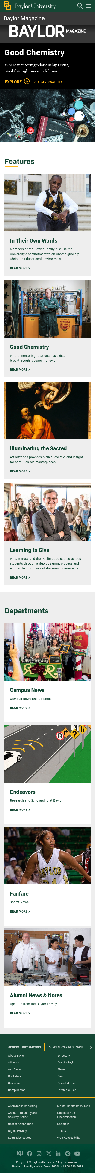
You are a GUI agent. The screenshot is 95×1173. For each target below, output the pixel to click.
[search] (77, 6)
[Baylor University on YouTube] (76, 1155)
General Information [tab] (24, 1047)
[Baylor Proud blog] (19, 1155)
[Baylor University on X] (48, 1155)
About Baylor (16, 1055)
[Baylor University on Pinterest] (67, 1155)
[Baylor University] (29, 6)
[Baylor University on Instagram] (38, 1155)
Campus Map (17, 1090)
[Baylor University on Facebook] (28, 1155)
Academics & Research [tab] (66, 1047)
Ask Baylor (15, 1069)
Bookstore (14, 1076)
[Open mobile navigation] (89, 7)
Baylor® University (43, 1162)
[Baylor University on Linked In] (57, 1155)
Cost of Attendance (20, 1123)
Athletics (13, 1062)
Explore (13, 81)
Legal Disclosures (19, 1137)
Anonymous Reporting (22, 1106)
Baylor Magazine (24, 18)
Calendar (14, 1083)
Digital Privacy (17, 1130)
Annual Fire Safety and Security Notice (22, 1114)
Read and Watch (46, 82)
